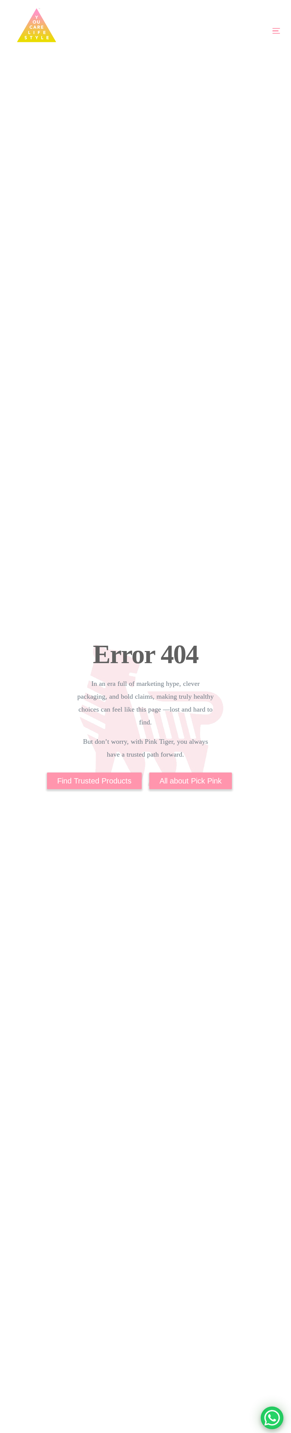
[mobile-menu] (254, 30)
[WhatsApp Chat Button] (272, 1418)
